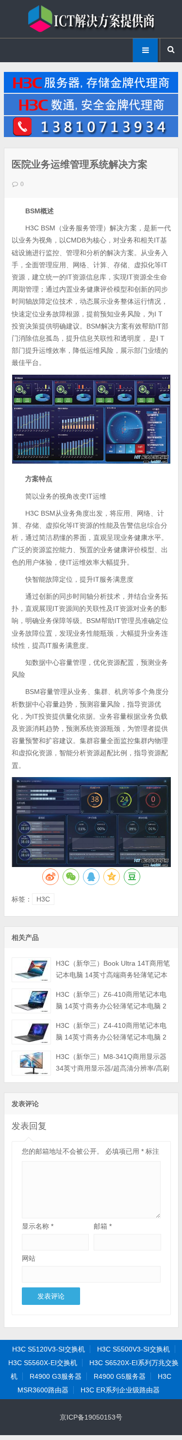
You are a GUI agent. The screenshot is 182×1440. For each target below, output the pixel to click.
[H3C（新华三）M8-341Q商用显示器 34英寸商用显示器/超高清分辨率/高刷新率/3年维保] (31, 1063)
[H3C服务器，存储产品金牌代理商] (91, 90)
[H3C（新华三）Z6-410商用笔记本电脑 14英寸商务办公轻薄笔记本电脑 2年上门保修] (31, 1001)
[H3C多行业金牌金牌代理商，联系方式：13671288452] (91, 135)
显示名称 (37, 1226)
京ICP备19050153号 (91, 1417)
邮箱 (103, 1226)
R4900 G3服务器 (56, 1376)
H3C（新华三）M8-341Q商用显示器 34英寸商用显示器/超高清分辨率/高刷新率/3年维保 (112, 1068)
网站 (28, 1258)
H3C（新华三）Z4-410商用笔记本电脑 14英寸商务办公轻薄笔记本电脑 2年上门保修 (111, 1037)
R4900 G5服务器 (120, 1376)
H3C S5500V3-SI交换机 (133, 1349)
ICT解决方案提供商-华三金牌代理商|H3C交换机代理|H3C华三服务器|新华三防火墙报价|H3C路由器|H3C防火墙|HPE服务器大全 (91, 19)
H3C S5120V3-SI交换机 (48, 1349)
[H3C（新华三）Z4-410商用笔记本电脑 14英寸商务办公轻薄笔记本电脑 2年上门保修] (31, 1032)
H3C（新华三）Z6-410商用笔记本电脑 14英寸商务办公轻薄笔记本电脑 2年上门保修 (111, 1006)
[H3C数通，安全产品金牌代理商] (91, 113)
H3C (43, 899)
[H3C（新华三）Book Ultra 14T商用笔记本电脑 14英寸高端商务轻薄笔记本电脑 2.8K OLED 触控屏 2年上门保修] (31, 969)
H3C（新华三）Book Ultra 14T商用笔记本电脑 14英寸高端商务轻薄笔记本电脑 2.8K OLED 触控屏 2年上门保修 (113, 974)
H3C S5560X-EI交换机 (42, 1363)
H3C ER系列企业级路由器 (120, 1390)
